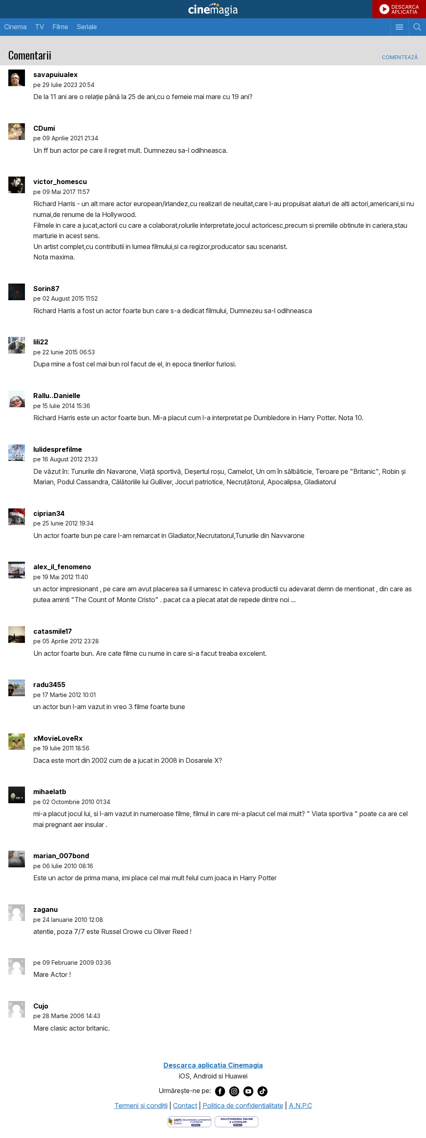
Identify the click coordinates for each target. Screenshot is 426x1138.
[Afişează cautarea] (417, 27)
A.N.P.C (300, 1105)
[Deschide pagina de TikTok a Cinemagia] (262, 1091)
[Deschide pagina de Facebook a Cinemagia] (220, 1091)
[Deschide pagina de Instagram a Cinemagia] (234, 1091)
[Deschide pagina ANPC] (189, 1121)
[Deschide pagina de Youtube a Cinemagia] (248, 1091)
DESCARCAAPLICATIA (405, 9)
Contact (185, 1105)
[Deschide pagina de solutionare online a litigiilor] (236, 1121)
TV (39, 26)
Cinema (15, 26)
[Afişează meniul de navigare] (399, 27)
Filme (60, 26)
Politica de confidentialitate (243, 1105)
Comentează (400, 57)
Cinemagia (213, 9)
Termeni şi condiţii (141, 1105)
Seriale (87, 26)
